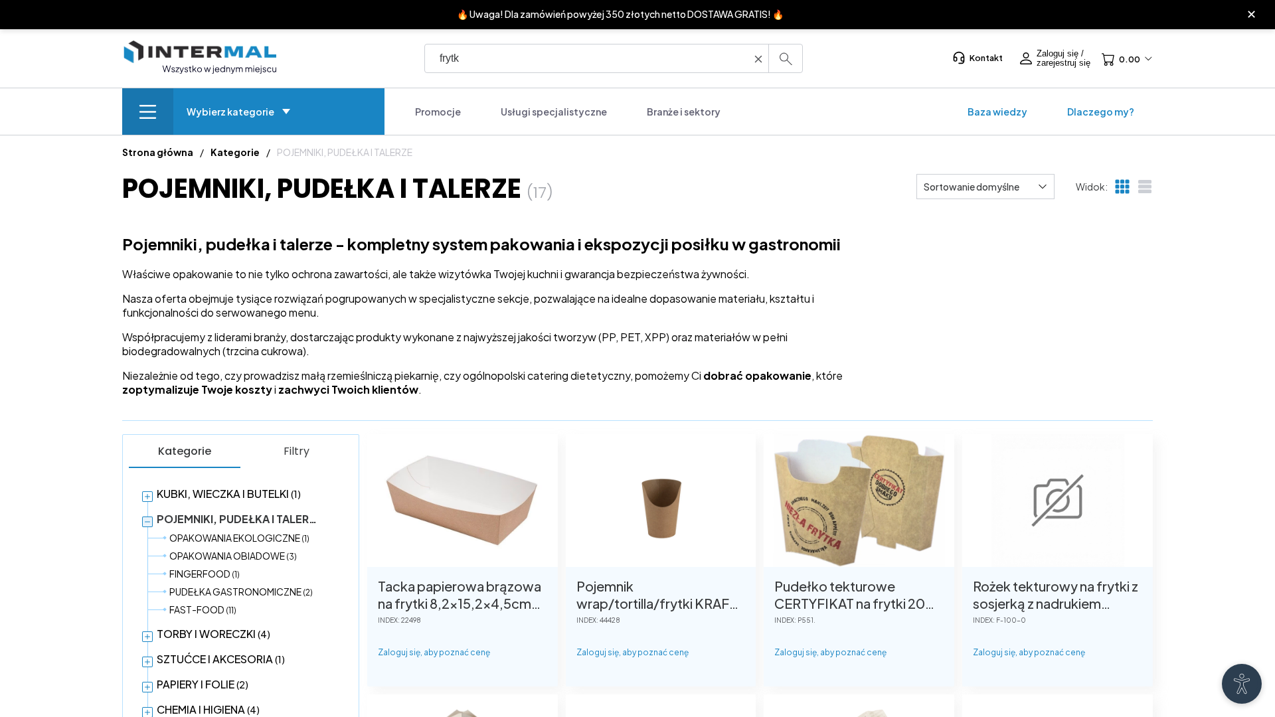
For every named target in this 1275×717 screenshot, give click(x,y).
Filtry (296, 451)
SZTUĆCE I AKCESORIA (221, 659)
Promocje (438, 112)
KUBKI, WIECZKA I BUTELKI (229, 494)
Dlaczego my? (1100, 112)
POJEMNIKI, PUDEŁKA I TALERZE (240, 519)
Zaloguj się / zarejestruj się (1063, 58)
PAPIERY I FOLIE (202, 684)
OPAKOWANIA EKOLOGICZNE (239, 538)
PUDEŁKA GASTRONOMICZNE (241, 592)
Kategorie (184, 451)
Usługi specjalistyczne (554, 112)
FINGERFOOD (204, 574)
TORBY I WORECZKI (213, 634)
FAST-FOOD (202, 609)
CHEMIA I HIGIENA (208, 709)
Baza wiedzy (997, 112)
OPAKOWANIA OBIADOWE (233, 556)
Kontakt (986, 57)
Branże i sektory (684, 112)
